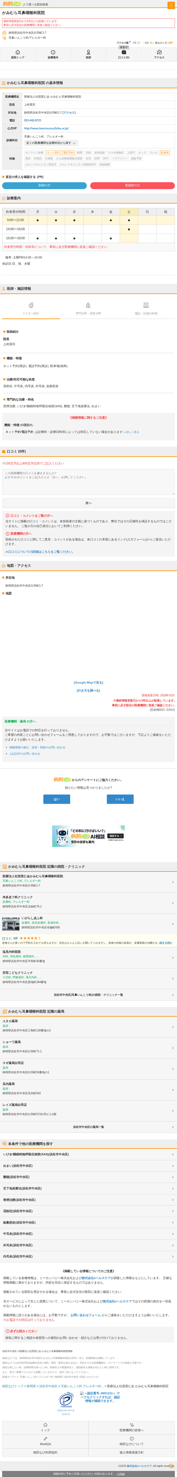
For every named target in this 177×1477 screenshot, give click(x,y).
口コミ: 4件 (10, 938)
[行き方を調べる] (88, 690)
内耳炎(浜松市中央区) (18, 1256)
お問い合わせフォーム (86, 1315)
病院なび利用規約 (45, 1452)
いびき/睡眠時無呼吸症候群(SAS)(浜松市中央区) (36, 1154)
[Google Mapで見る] (88, 682)
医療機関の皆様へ (132, 1430)
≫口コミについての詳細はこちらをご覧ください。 (40, 551)
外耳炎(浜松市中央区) (18, 1245)
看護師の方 (132, 185)
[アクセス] (69, 112)
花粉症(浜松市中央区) (18, 1211)
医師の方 (44, 185)
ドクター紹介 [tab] (30, 313)
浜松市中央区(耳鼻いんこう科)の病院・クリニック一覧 (88, 994)
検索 (171, 1466)
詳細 (122, 1474)
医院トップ (17, 57)
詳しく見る (132, 432)
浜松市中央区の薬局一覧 (88, 1127)
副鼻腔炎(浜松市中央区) (19, 1222)
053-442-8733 (32, 120)
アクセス (159, 57)
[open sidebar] (171, 5)
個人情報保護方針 (132, 1452)
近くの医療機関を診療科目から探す (48, 142)
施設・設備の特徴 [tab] (146, 313)
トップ (45, 1430)
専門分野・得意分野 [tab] (88, 313)
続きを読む (166, 942)
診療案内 (53, 57)
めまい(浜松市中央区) (18, 1165)
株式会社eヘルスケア (96, 1278)
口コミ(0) (123, 57)
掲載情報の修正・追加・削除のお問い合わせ (37, 747)
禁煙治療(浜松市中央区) (19, 1200)
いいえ (120, 799)
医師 (88, 57)
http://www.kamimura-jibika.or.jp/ (46, 128)
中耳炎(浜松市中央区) (18, 1233)
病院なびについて (132, 1444)
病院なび (12, 4)
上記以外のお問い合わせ (24, 753)
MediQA (45, 1444)
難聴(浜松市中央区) (16, 1177)
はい (57, 799)
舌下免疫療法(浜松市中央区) (22, 1188)
